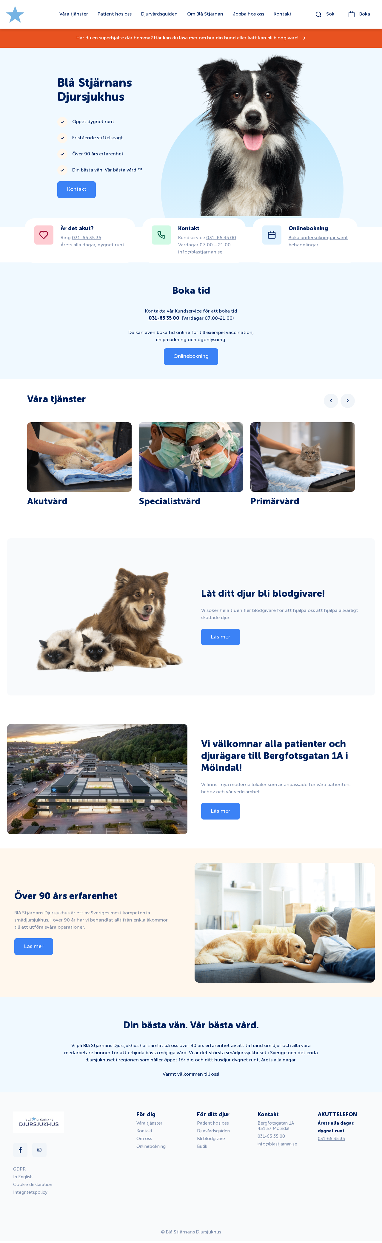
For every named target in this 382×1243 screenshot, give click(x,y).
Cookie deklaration (32, 1184)
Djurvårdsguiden (213, 1131)
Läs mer (220, 637)
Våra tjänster (149, 1123)
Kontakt (76, 189)
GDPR (19, 1169)
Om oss (144, 1139)
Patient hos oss (213, 1123)
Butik (202, 1146)
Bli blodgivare (211, 1139)
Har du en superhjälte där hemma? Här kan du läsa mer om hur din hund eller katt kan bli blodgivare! (187, 38)
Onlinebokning (191, 356)
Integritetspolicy (30, 1192)
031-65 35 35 (86, 238)
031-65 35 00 (221, 238)
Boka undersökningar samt (318, 238)
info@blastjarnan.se (200, 252)
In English (23, 1177)
